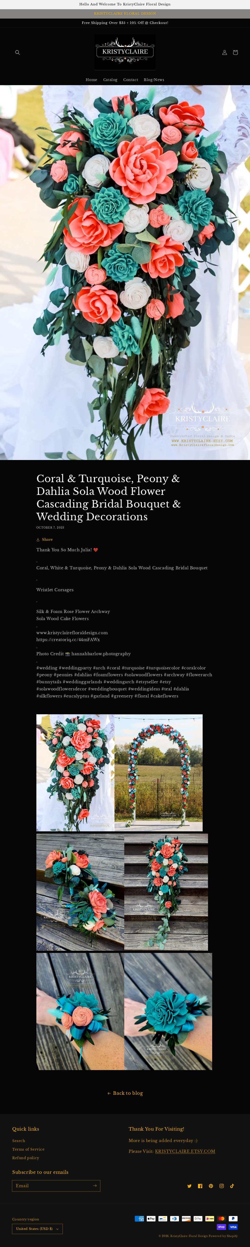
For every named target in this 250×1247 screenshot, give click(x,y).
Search (18, 1141)
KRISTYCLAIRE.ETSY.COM (185, 1151)
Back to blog (128, 1093)
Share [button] (47, 539)
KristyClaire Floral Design (189, 1236)
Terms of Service (28, 1149)
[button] (17, 52)
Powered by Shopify (223, 1236)
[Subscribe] (94, 1185)
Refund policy (25, 1158)
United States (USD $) (34, 1229)
